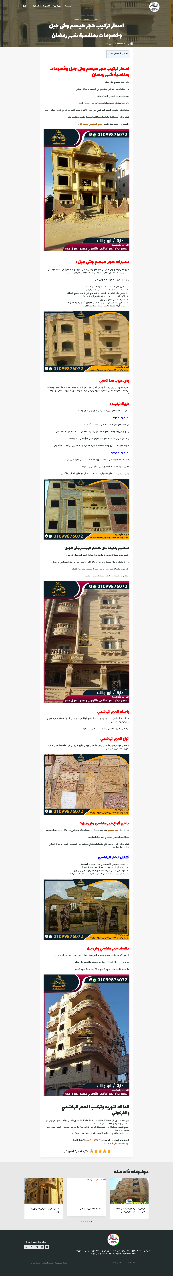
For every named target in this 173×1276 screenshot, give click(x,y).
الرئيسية (68, 6)
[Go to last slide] (144, 1199)
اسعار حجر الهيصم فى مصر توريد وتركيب (45, 1210)
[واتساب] (26, 1247)
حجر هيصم (96, 19)
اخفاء (110, 53)
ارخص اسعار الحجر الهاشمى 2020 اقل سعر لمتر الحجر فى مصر (130, 1210)
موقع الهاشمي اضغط (90, 124)
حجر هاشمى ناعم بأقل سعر (87, 1209)
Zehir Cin (120, 44)
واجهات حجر (77, 19)
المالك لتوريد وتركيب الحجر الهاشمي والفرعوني (95, 1110)
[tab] (91, 1221)
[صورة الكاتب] (131, 43)
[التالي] (29, 1199)
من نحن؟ (57, 6)
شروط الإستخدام (47, 1263)
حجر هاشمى (87, 19)
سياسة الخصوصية (61, 1263)
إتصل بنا (46, 6)
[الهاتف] (31, 1247)
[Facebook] (24, 6)
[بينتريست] (36, 1247)
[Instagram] (18, 6)
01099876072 (94, 1140)
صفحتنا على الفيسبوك (114, 1143)
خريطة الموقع (35, 1263)
